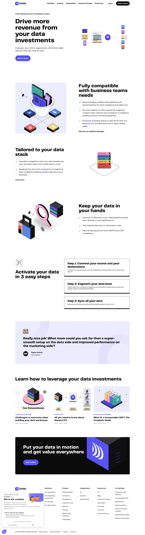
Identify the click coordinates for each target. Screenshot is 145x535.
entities (45, 172)
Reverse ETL (88, 124)
